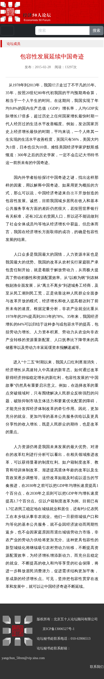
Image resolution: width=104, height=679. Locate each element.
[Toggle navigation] (7, 30)
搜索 (96, 30)
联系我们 (97, 667)
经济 (55, 85)
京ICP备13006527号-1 (58, 629)
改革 (74, 193)
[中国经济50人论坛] (31, 12)
